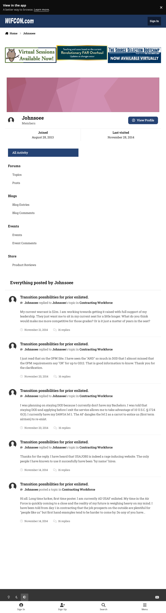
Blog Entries (20, 205)
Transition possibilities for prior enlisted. (54, 297)
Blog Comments (23, 213)
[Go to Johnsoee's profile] (12, 300)
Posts (16, 183)
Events (17, 235)
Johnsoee (31, 303)
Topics (17, 175)
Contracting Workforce (96, 303)
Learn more (8, 7)
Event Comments (24, 243)
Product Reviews (24, 265)
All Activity (20, 152)
